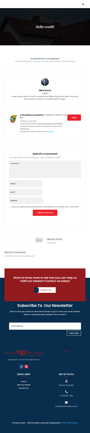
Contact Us (45, 290)
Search (39, 240)
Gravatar (50, 131)
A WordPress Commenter (31, 115)
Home (23, 382)
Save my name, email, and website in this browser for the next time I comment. (45, 207)
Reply (74, 117)
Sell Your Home (23, 385)
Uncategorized (53, 59)
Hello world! (51, 243)
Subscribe (74, 333)
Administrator (39, 59)
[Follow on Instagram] (26, 366)
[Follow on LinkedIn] (21, 366)
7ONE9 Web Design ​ (69, 423)
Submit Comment (45, 213)
